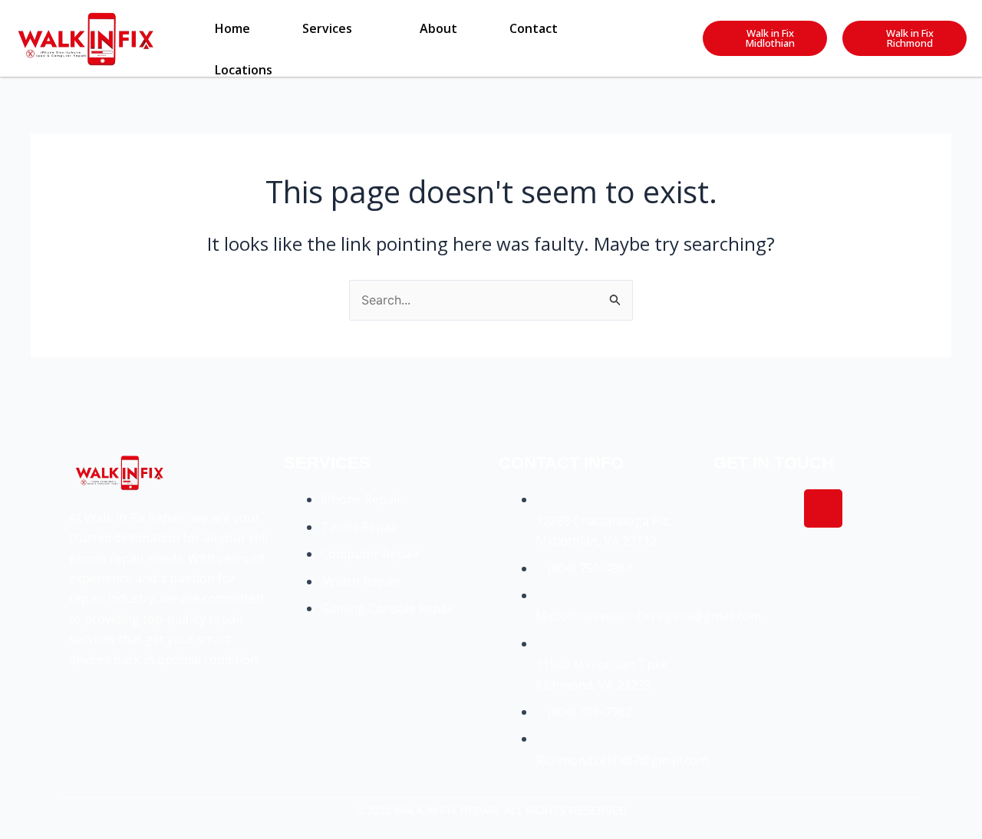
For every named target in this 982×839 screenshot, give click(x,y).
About (438, 28)
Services (327, 28)
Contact (533, 28)
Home (232, 28)
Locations (243, 69)
